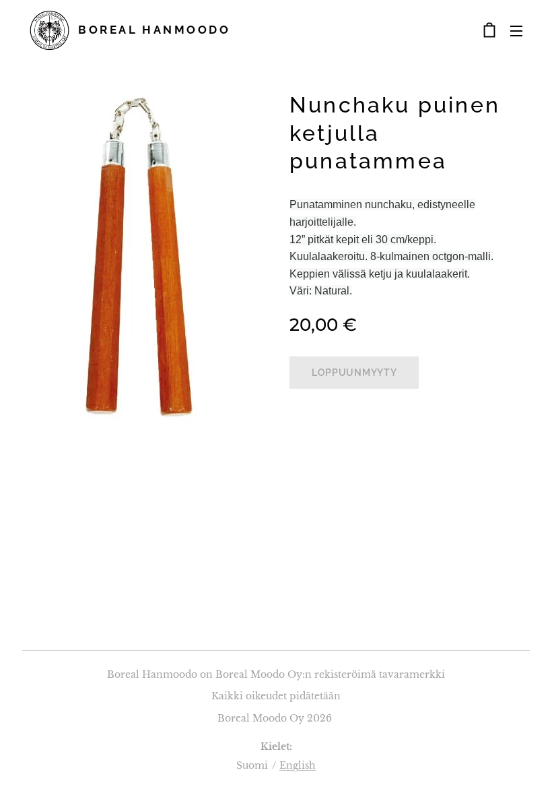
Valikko (516, 30)
